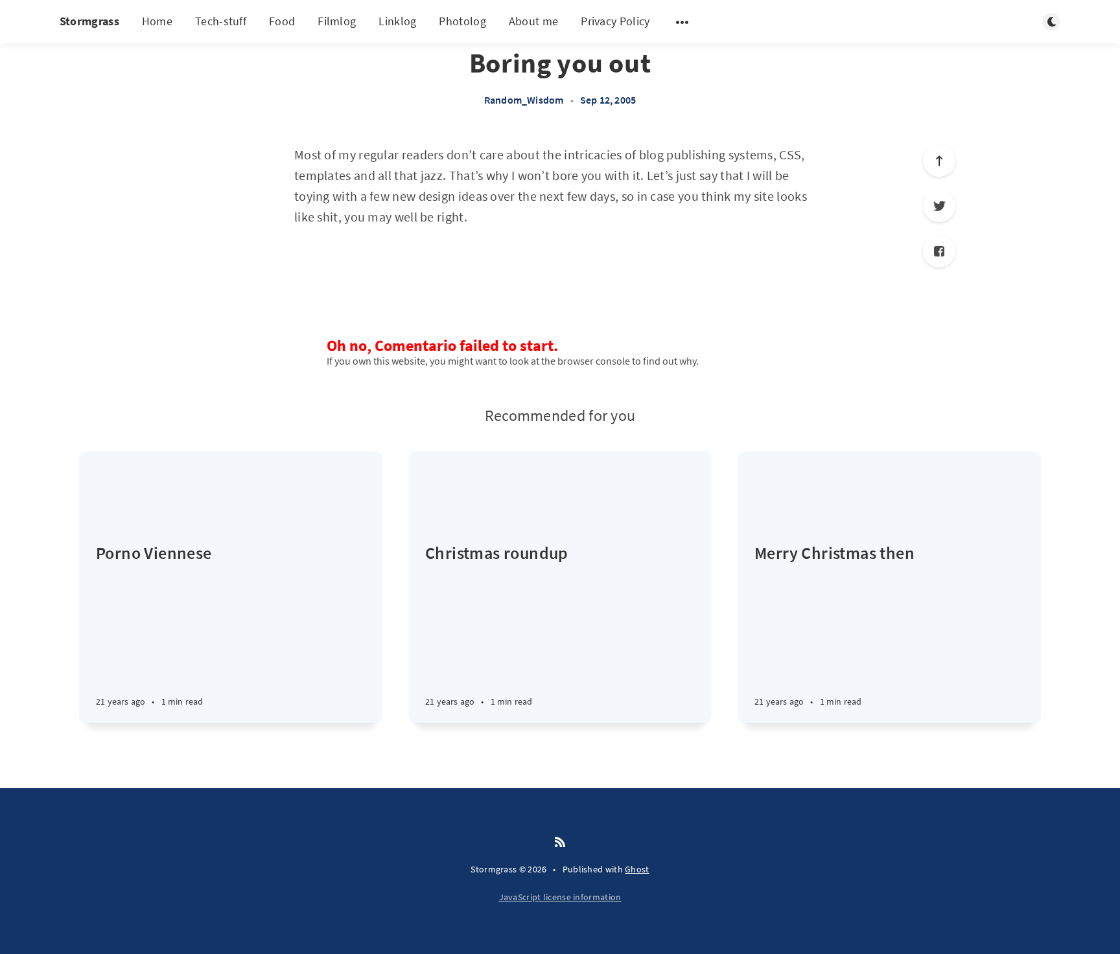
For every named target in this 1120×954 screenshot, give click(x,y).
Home (157, 21)
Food (282, 21)
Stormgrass (89, 21)
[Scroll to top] (939, 160)
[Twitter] (939, 206)
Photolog (462, 21)
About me (533, 21)
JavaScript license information (560, 897)
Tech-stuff (220, 21)
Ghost (637, 869)
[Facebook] (939, 251)
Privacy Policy (615, 21)
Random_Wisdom (524, 100)
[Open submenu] (682, 22)
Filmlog (337, 21)
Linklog (397, 21)
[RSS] (560, 842)
